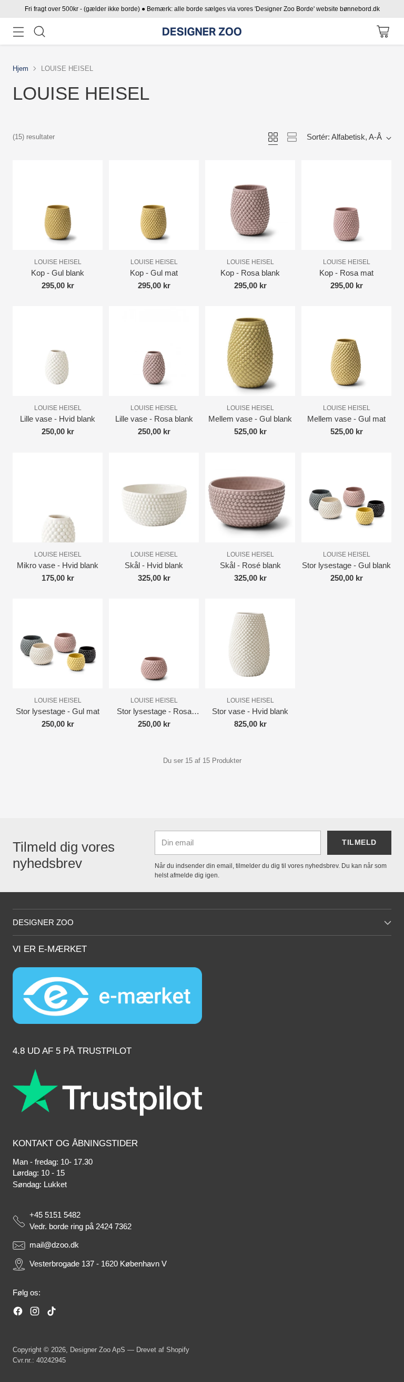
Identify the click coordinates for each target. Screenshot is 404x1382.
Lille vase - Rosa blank (154, 419)
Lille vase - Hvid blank (57, 419)
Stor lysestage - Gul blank (346, 565)
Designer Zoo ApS (97, 1350)
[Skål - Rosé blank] (250, 497)
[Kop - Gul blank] (58, 205)
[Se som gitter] (273, 137)
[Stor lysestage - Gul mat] (58, 643)
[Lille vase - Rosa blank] (154, 351)
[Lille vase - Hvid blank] (58, 351)
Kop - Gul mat (154, 273)
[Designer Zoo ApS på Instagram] (34, 1313)
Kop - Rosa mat (346, 273)
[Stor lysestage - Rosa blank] (154, 643)
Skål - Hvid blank (154, 565)
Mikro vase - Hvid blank (57, 565)
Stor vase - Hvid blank (250, 711)
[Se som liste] (292, 137)
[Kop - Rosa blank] (250, 205)
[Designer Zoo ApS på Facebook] (18, 1313)
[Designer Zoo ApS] (202, 31)
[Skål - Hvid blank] (154, 497)
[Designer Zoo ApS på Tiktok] (51, 1313)
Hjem (20, 68)
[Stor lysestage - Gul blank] (346, 497)
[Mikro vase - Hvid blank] (58, 497)
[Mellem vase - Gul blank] (250, 351)
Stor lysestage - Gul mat (57, 711)
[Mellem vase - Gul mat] (346, 351)
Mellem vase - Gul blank (250, 419)
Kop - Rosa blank (250, 273)
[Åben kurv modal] (382, 31)
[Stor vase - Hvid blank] (250, 643)
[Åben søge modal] (39, 31)
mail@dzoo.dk (54, 1245)
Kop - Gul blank (57, 273)
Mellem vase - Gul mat (346, 419)
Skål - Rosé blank (250, 565)
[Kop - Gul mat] (154, 205)
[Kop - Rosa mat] (346, 205)
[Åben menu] (18, 31)
